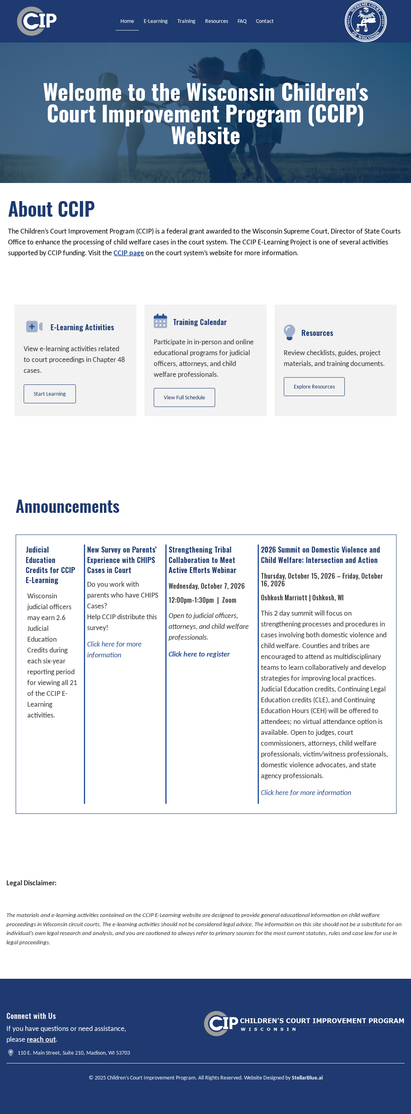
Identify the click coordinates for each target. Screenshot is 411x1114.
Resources (216, 21)
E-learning (156, 21)
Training (186, 21)
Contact (265, 21)
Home (127, 21)
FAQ (242, 21)
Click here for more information (306, 792)
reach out (41, 1039)
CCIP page (129, 252)
